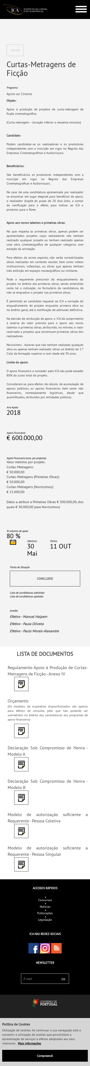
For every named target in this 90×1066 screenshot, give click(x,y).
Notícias (45, 907)
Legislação (45, 920)
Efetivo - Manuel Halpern (28, 616)
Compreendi (45, 1056)
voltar (15, 50)
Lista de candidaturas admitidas (27, 592)
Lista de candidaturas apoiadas (26, 596)
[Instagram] (45, 948)
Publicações (45, 913)
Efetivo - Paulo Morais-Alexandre (34, 631)
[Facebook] (33, 948)
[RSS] (56, 948)
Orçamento (18, 701)
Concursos (45, 900)
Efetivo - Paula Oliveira (27, 624)
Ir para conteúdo (78, 1)
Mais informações (29, 1043)
